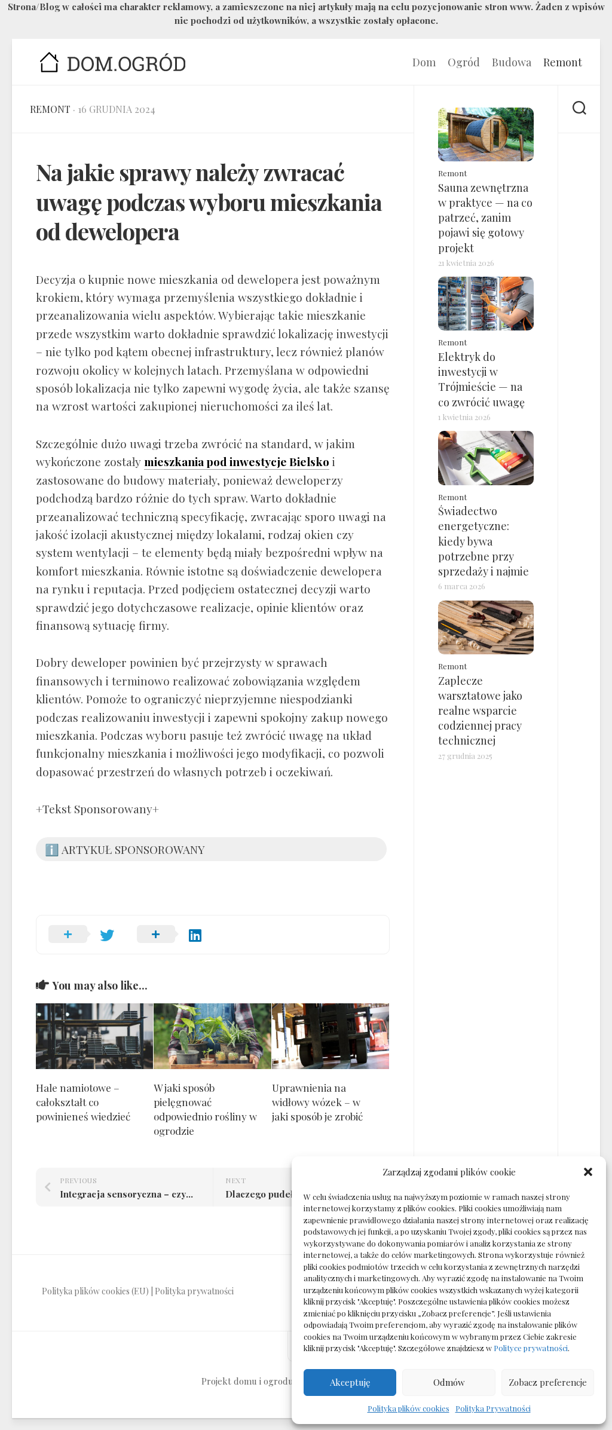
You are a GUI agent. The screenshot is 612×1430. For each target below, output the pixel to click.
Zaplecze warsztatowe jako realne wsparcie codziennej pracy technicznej (480, 710)
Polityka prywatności (194, 1291)
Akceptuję (350, 1382)
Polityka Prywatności (493, 1408)
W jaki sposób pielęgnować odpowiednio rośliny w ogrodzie (205, 1109)
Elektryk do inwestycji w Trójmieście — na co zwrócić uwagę (481, 379)
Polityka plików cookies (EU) (95, 1291)
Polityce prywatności (531, 1348)
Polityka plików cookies (408, 1408)
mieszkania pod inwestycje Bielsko (236, 461)
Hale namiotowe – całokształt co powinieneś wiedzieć (83, 1102)
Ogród (464, 62)
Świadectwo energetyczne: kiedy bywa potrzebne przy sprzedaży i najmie (483, 541)
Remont (562, 62)
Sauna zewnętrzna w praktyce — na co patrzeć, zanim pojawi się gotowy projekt (485, 217)
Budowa (511, 62)
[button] (588, 1172)
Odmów (449, 1382)
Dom (424, 62)
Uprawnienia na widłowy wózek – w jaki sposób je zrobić (317, 1102)
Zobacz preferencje (548, 1382)
